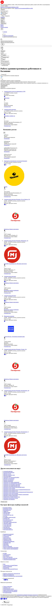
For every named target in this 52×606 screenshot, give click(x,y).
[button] (2, 24)
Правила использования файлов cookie (24, 8)
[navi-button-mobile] (2, 29)
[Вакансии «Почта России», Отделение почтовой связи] (27, 329)
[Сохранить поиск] (2, 48)
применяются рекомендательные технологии (27, 594)
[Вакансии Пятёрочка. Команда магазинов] (27, 217)
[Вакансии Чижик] (27, 176)
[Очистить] (2, 44)
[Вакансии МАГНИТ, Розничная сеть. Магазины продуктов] (27, 255)
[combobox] (7, 41)
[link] (3, 22)
